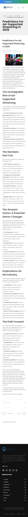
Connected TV (17, 51)
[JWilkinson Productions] (8, 7)
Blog (10, 16)
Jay (16, 50)
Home (5, 16)
